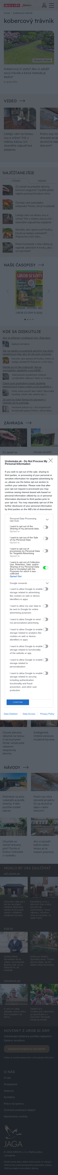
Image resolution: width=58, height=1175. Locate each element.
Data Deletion (11, 713)
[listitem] (29, 519)
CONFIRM (18, 702)
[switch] (45, 527)
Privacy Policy (47, 713)
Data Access (29, 713)
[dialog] (29, 587)
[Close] (52, 461)
